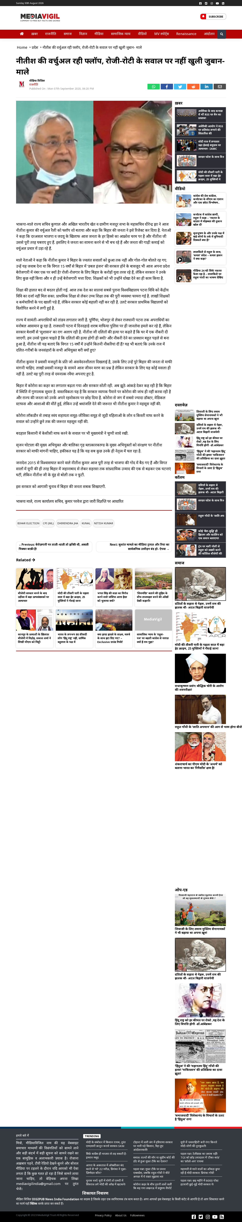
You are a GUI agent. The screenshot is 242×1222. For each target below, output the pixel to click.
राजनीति (50, 33)
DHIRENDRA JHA (67, 523)
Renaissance (186, 33)
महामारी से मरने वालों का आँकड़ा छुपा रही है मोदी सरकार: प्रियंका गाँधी (200, 1171)
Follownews (137, 1215)
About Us (120, 1215)
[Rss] (223, 3)
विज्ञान (83, 33)
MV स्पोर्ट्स (161, 33)
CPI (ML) (48, 523)
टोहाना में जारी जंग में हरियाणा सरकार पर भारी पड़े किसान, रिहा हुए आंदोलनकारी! (153, 1146)
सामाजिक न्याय (120, 33)
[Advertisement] (200, 343)
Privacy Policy (103, 1215)
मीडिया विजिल (37, 80)
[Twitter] (206, 3)
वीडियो (142, 33)
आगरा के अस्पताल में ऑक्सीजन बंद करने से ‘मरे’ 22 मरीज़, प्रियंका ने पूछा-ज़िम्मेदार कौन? (106, 1169)
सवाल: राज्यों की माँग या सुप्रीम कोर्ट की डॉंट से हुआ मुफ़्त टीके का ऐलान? (154, 1159)
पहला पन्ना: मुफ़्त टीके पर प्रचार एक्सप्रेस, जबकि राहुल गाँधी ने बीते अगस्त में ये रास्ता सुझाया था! (151, 1172)
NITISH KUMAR (103, 523)
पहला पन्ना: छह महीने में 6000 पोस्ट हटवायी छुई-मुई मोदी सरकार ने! (200, 1182)
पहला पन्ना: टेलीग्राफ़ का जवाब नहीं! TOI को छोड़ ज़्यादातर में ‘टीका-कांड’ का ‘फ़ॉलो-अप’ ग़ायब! (200, 1157)
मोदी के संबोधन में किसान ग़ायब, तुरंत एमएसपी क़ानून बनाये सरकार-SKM (106, 1144)
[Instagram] (212, 3)
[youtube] (217, 3)
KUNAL (86, 523)
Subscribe (216, 16)
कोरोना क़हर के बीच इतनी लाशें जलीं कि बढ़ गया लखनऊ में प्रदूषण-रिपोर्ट (152, 1186)
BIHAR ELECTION (28, 523)
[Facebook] (200, 3)
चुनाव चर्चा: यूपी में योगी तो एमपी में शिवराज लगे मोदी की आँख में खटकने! (105, 1182)
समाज (68, 33)
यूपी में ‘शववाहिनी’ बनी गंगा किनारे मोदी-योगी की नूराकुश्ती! (199, 1144)
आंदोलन (209, 33)
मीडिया (99, 33)
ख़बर (34, 33)
